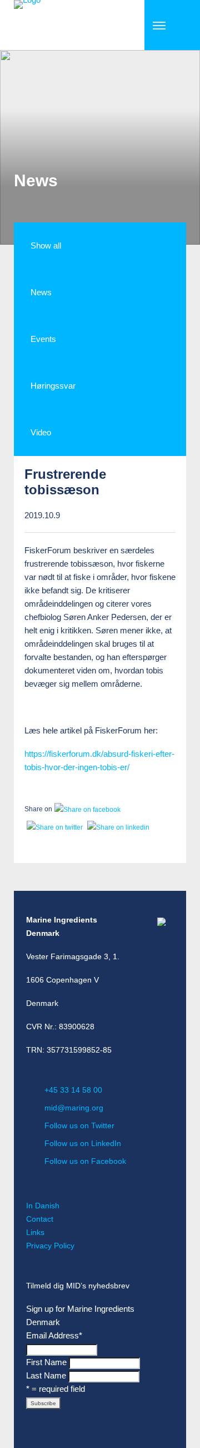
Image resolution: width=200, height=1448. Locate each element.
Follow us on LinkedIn (82, 1143)
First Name (46, 1362)
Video (41, 432)
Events (43, 339)
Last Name (46, 1375)
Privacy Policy (50, 1245)
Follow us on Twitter (79, 1125)
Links (35, 1232)
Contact (39, 1218)
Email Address (54, 1335)
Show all (46, 245)
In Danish (42, 1205)
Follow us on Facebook (85, 1161)
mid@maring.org (73, 1107)
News (41, 292)
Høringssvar (53, 385)
